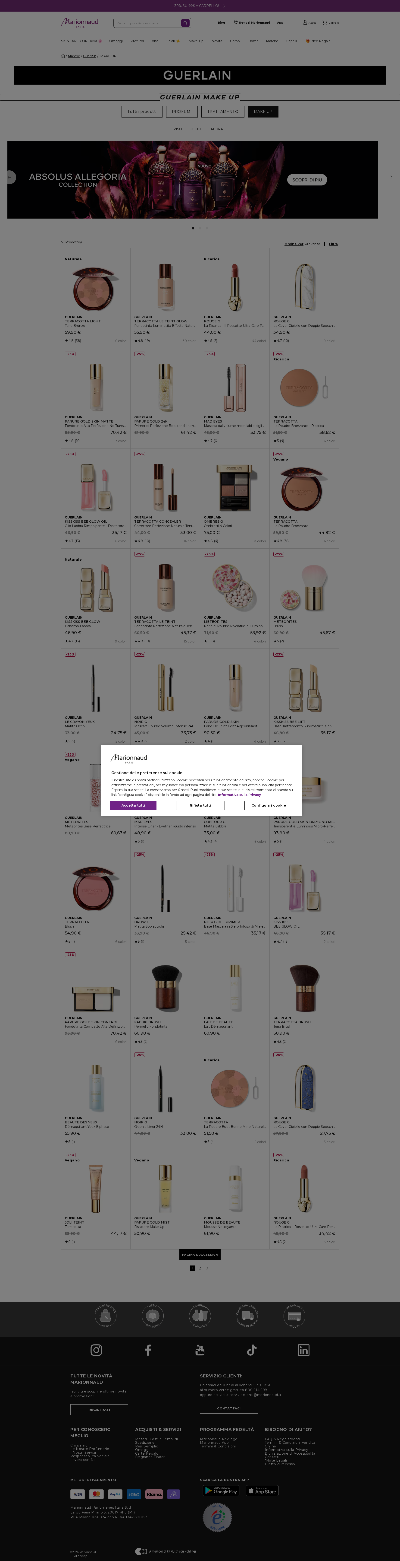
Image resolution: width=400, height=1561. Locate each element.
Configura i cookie (269, 805)
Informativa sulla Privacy (239, 795)
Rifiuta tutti (200, 805)
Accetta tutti (133, 805)
